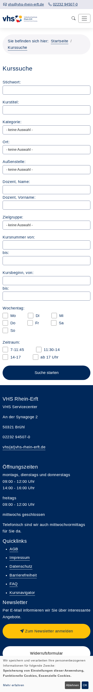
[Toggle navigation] (84, 18)
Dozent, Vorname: (19, 197)
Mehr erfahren (13, 685)
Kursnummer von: (19, 237)
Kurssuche (17, 47)
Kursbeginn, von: (18, 273)
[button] (46, 631)
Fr (36, 323)
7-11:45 (16, 350)
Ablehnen (72, 685)
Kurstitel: (11, 102)
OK (85, 685)
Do (12, 323)
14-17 (15, 357)
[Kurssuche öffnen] (74, 18)
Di (37, 316)
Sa (61, 323)
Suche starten (47, 373)
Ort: (6, 142)
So (12, 330)
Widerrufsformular (46, 653)
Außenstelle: (14, 162)
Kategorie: (12, 122)
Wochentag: (13, 308)
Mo (12, 316)
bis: (6, 253)
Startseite (59, 41)
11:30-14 (51, 350)
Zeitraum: (11, 342)
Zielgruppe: (13, 217)
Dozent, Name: (16, 182)
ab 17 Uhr (49, 357)
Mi (61, 316)
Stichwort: (12, 82)
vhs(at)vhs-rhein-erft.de (24, 447)
